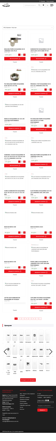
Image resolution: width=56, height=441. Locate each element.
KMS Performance (35, 244)
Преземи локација (7, 400)
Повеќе (15, 62)
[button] (5, 351)
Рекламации (23, 401)
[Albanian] (3, 1)
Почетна (12, 14)
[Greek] (7, 1)
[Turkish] (11, 1)
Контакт (22, 409)
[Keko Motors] (6, 5)
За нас (21, 407)
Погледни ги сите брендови (28, 380)
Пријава (43, 1)
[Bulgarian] (4, 1)
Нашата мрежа (23, 403)
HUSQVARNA (41, 14)
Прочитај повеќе (14, 58)
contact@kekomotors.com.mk (45, 395)
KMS (6, 173)
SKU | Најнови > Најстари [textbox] (10, 27)
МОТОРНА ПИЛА (32, 14)
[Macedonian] (8, 1)
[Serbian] (10, 1)
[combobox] (28, 27)
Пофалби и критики (25, 405)
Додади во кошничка (14, 93)
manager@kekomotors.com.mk (10, 421)
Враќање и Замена (24, 397)
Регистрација (50, 1)
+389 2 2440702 (47, 397)
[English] (6, 1)
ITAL (33, 67)
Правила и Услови (24, 399)
